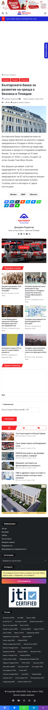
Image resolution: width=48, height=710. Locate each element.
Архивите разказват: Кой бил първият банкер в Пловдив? (11, 288)
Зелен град (9, 640)
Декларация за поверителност (14, 549)
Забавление (33, 633)
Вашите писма (36, 621)
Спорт (23, 670)
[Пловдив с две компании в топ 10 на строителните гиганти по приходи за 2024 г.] (35, 340)
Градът (15, 80)
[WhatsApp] (38, 201)
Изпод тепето (30, 644)
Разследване (9, 670)
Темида (36, 674)
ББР (23, 194)
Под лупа (38, 663)
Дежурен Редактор (11, 99)
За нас (4, 529)
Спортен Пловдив (10, 674)
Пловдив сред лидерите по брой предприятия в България (35, 321)
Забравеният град (11, 636)
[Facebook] (6, 201)
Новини (24, 80)
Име (3, 395)
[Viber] (11, 205)
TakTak (4, 535)
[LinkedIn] (11, 201)
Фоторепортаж (37, 678)
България (21, 621)
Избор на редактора (12, 644)
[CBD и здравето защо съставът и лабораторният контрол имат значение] (8, 476)
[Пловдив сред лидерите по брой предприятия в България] (35, 311)
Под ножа (23, 666)
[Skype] (27, 201)
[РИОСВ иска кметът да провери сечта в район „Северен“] (8, 456)
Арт (20, 618)
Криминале (9, 651)
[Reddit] (22, 201)
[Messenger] (32, 201)
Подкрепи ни (7, 546)
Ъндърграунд (9, 681)
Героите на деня (10, 629)
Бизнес (13, 75)
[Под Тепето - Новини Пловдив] (24, 13)
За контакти (6, 539)
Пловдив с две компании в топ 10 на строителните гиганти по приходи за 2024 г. (35, 351)
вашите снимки (24, 681)
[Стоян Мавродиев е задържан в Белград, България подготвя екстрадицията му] (12, 311)
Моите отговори (10, 655)
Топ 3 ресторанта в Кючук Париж (30, 433)
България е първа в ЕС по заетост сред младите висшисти (11, 350)
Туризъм (7, 678)
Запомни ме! (8, 404)
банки (14, 194)
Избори (22, 640)
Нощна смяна (9, 659)
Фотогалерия (21, 678)
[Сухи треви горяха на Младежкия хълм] (8, 446)
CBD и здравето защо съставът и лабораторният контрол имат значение (30, 475)
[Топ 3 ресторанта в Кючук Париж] (8, 436)
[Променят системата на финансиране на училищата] (8, 466)
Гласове (26, 629)
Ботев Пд (7, 621)
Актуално (24, 247)
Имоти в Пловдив (10, 648)
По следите (37, 666)
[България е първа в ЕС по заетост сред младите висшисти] (12, 340)
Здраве (27, 636)
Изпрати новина (8, 542)
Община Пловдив (11, 663)
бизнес (34, 194)
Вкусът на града (10, 625)
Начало (6, 75)
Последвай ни (24, 581)
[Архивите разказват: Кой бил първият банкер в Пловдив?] (12, 278)
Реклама (5, 532)
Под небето (9, 666)
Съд (25, 674)
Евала (7, 633)
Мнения (36, 651)
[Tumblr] (16, 201)
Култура (22, 651)
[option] (24, 251)
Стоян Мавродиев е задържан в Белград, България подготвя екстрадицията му (10, 322)
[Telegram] (6, 205)
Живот (19, 633)
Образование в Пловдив (29, 659)
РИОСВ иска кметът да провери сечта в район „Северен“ (24, 253)
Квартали (26, 648)
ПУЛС (26, 663)
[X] (24, 234)
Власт (24, 625)
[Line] (16, 205)
